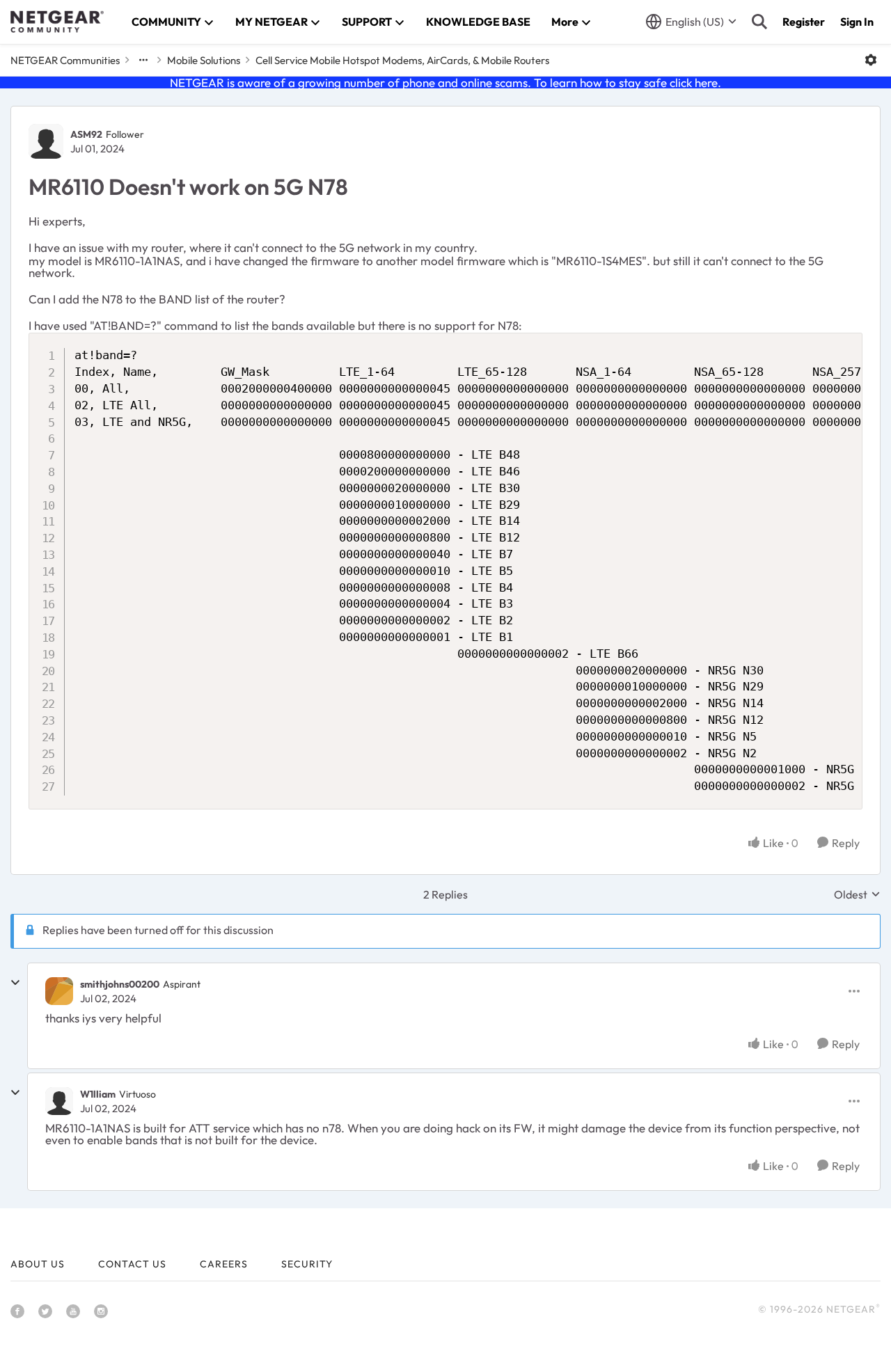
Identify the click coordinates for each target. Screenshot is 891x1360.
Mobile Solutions (203, 60)
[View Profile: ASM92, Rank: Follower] (46, 141)
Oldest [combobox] (857, 894)
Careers (224, 1264)
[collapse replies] (15, 982)
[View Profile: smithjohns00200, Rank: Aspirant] (59, 991)
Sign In (857, 22)
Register (803, 22)
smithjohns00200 (119, 984)
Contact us (132, 1264)
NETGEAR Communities (65, 60)
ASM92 (86, 134)
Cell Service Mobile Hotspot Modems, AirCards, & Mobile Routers (402, 60)
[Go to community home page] (57, 21)
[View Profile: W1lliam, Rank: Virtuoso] (59, 1101)
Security (307, 1264)
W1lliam (98, 1094)
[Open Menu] (871, 60)
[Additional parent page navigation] (143, 60)
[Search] (759, 21)
